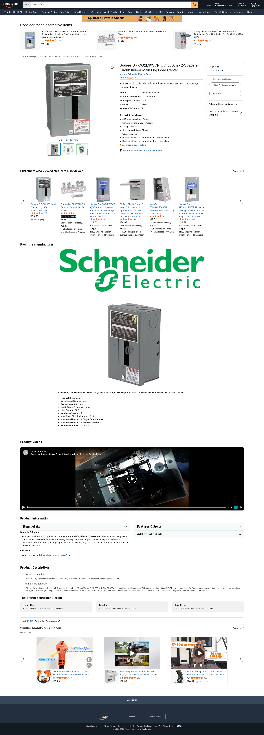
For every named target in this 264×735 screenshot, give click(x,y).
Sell (161, 12)
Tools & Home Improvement (31, 57)
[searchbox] (111, 4)
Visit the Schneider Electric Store (135, 74)
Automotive (238, 12)
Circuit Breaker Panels (93, 57)
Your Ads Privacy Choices (165, 726)
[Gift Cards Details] (156, 12)
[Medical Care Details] (39, 12)
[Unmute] (240, 507)
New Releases (81, 12)
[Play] (22, 507)
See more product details (134, 145)
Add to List (216, 93)
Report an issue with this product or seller (143, 150)
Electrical (49, 57)
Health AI (17, 12)
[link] (66, 44)
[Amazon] (11, 4)
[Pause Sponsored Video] (89, 660)
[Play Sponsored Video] (132, 653)
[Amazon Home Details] (212, 12)
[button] (6, 12)
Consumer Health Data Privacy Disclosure (134, 726)
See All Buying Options (225, 85)
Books (139, 12)
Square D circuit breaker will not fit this (68, 454)
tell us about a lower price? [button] (53, 555)
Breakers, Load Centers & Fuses (68, 57)
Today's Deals (126, 12)
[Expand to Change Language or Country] (140, 717)
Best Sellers (65, 12)
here (39, 545)
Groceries (96, 12)
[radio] (54, 149)
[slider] (126, 507)
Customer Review (39, 454)
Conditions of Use (93, 726)
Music (190, 12)
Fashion (170, 12)
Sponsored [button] (24, 632)
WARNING (28, 621)
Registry (181, 12)
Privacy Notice (109, 726)
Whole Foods (110, 12)
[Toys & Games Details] (230, 12)
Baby (249, 12)
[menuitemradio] (236, 507)
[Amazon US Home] (103, 718)
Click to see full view (68, 140)
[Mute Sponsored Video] (89, 665)
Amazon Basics (49, 12)
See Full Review (96, 454)
